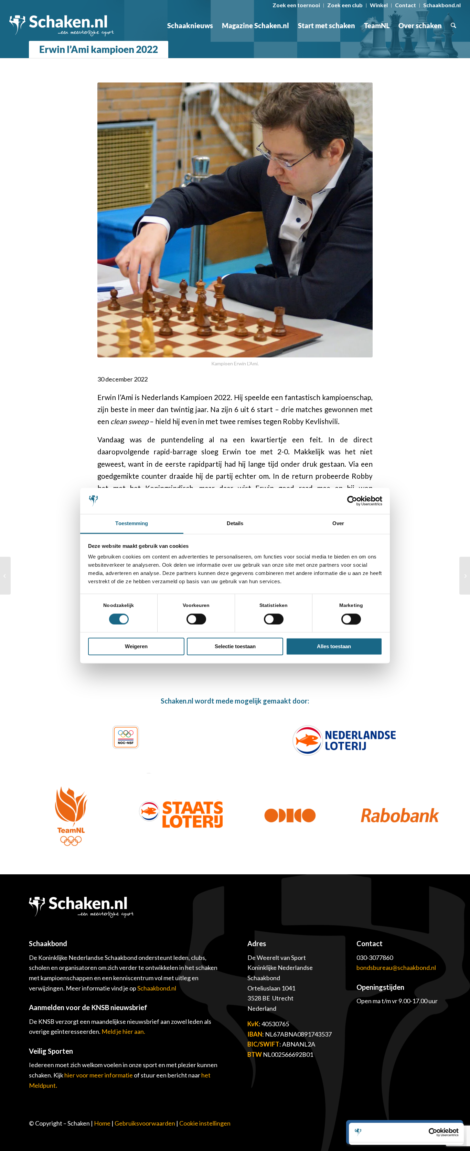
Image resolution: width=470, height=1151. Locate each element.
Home (102, 1123)
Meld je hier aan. (123, 1031)
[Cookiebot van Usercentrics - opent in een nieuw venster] (352, 501)
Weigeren (136, 647)
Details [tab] (235, 524)
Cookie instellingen (205, 1123)
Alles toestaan (334, 647)
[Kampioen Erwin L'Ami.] (235, 219)
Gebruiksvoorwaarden (145, 1123)
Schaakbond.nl (156, 988)
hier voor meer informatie (99, 1075)
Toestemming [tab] (131, 524)
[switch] (196, 618)
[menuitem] (296, 5)
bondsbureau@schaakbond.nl (396, 967)
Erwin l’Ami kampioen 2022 (98, 49)
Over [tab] (338, 524)
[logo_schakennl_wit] (61, 25)
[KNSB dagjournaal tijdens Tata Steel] (464, 576)
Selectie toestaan (235, 647)
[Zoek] (453, 25)
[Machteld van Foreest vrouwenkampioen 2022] (5, 576)
